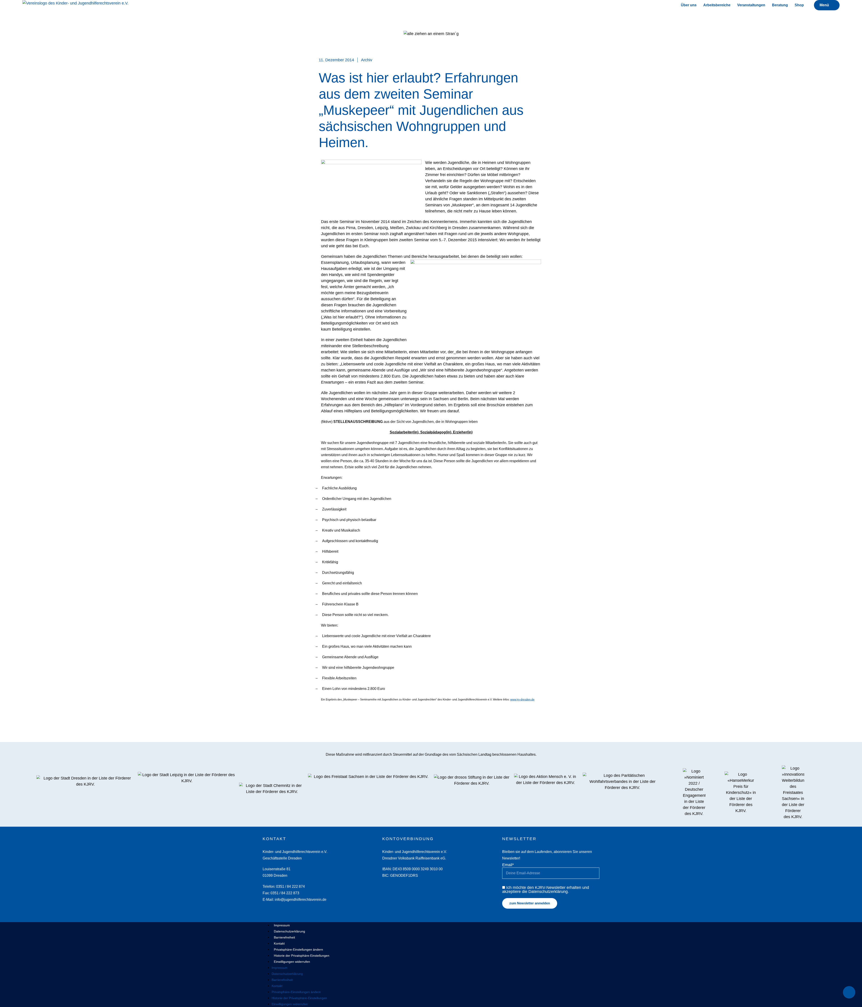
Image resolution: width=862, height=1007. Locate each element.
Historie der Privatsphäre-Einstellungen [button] (301, 955)
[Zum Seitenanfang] (849, 992)
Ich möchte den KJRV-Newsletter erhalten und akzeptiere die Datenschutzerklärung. (545, 889)
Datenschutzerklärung (289, 931)
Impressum (282, 925)
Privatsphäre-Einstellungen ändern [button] (298, 949)
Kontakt (279, 943)
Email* (508, 865)
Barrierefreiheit (284, 937)
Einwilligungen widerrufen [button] (292, 961)
